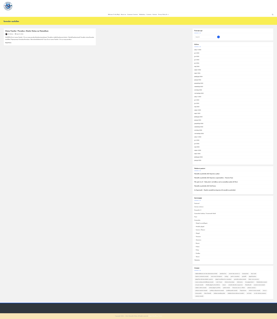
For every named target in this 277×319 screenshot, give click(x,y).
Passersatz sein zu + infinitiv (238, 287)
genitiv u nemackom (235, 276)
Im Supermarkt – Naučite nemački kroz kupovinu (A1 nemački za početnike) (215, 190)
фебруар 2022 (198, 157)
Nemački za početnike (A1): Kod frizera (205, 186)
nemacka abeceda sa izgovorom (235, 284)
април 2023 (197, 110)
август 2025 (197, 49)
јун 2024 (196, 63)
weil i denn (249, 293)
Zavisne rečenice (198, 206)
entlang (226, 276)
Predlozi (198, 253)
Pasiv (195, 216)
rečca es (264, 290)
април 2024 (197, 70)
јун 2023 (196, 103)
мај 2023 (196, 106)
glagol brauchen (252, 276)
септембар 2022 (199, 133)
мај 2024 (196, 66)
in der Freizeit (219, 282)
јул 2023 (196, 100)
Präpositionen (243, 290)
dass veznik (253, 273)
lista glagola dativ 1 (249, 282)
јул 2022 (196, 140)
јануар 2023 (197, 120)
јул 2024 (196, 59)
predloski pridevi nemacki (231, 290)
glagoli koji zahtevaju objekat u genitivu (204, 279)
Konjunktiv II (197, 210)
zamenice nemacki (199, 296)
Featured (196, 203)
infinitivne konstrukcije (229, 282)
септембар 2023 (199, 93)
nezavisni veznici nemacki (259, 284)
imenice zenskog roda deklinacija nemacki (204, 282)
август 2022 (197, 137)
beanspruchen (245, 273)
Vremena (198, 236)
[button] (218, 37)
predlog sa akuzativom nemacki (217, 290)
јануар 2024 (197, 80)
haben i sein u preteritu (254, 279)
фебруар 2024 (198, 76)
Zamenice (198, 240)
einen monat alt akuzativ (216, 276)
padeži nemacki (226, 287)
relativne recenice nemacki (254, 290)
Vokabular (197, 260)
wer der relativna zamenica (260, 293)
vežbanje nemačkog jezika (219, 293)
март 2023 (197, 113)
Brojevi (198, 243)
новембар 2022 (198, 126)
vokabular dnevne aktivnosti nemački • (236, 293)
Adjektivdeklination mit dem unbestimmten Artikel (206, 273)
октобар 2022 (198, 130)
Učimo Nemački (207, 293)
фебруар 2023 (198, 116)
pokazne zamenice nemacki (201, 290)
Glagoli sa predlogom (201, 223)
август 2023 (197, 96)
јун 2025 (196, 56)
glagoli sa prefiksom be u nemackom (223, 279)
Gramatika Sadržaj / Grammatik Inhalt (205, 213)
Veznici (198, 256)
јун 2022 (196, 143)
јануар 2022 (197, 160)
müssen (224, 284)
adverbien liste (223, 273)
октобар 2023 (198, 90)
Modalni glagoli (200, 226)
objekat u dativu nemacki (200, 287)
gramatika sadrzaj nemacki (240, 279)
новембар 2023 (198, 86)
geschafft (244, 276)
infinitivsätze (240, 282)
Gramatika (197, 220)
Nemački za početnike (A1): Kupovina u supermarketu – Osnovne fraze (213, 177)
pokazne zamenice (252, 287)
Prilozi (197, 250)
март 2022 (197, 153)
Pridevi (197, 246)
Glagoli (198, 233)
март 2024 (197, 73)
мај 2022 (196, 147)
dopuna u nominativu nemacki (201, 276)
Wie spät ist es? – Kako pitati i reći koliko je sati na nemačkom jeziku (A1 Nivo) (216, 182)
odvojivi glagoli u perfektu (214, 287)
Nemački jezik (248, 284)
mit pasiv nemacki (199, 284)
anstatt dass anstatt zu (234, 273)
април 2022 (197, 150)
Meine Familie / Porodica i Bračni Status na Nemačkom (26, 31)
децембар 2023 (198, 83)
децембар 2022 (198, 123)
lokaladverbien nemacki (262, 282)
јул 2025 (196, 53)
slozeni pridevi (198, 293)
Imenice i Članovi (200, 230)
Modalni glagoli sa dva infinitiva (213, 284)
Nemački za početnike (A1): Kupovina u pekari (207, 173)
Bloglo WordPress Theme (155, 316)
